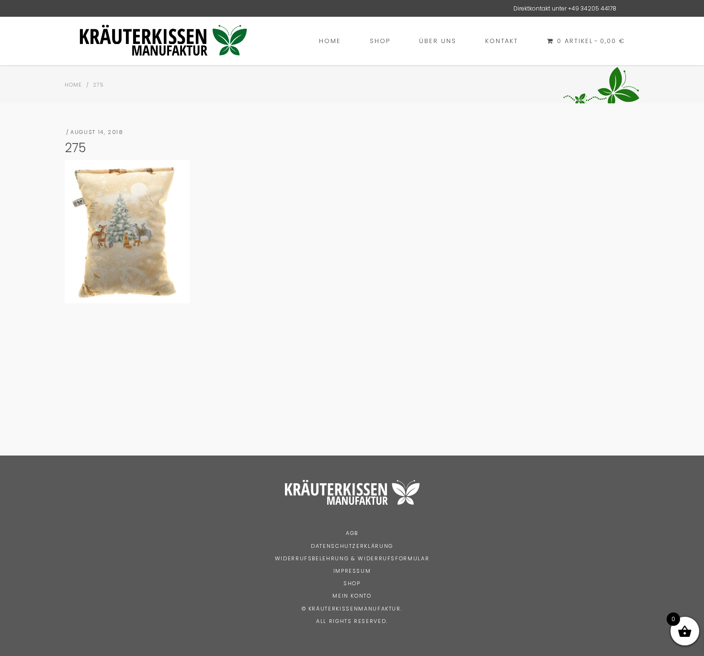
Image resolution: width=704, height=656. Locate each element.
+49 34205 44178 (592, 8)
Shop (352, 583)
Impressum (352, 571)
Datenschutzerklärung (352, 546)
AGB (352, 533)
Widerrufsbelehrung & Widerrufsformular (352, 558)
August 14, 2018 (97, 132)
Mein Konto (352, 596)
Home (73, 85)
